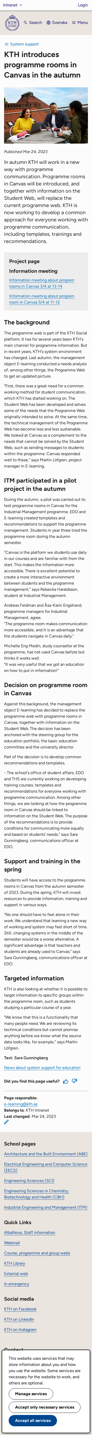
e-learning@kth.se (21, 1104)
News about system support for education (42, 1067)
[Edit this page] (6, 1122)
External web (16, 1273)
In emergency (16, 1283)
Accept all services (33, 1420)
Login (83, 5)
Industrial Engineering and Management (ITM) (45, 1207)
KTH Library (14, 1263)
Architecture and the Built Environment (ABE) (46, 1153)
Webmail (12, 1242)
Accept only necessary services (44, 1407)
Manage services (31, 1393)
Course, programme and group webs (37, 1253)
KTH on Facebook (20, 1309)
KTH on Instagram (20, 1329)
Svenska (59, 22)
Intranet (10, 5)
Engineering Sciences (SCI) (29, 1180)
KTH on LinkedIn (19, 1319)
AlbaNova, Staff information (29, 1232)
